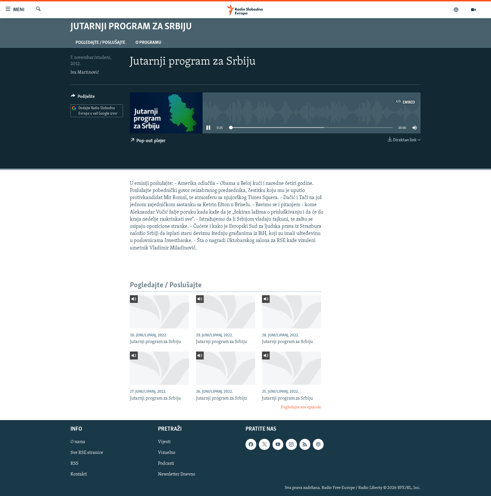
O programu (148, 42)
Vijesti (164, 442)
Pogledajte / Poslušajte (100, 42)
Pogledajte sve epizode (301, 407)
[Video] (473, 10)
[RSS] (304, 444)
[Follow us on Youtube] (277, 444)
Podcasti (166, 464)
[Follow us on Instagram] (291, 444)
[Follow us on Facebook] (251, 444)
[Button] (83, 97)
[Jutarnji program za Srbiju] (159, 311)
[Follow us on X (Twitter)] (264, 444)
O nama (77, 442)
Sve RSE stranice (86, 453)
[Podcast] (456, 10)
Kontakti (78, 474)
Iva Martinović (84, 72)
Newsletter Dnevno (176, 474)
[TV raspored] (318, 444)
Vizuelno (166, 453)
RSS (74, 464)
